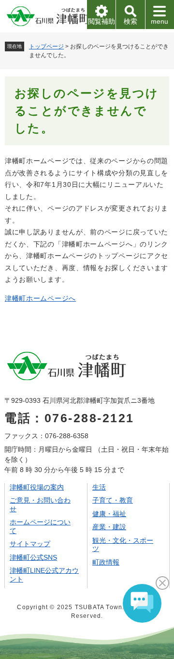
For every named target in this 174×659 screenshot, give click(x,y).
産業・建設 (109, 527)
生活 (99, 487)
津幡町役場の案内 (37, 487)
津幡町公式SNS (33, 557)
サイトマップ (30, 544)
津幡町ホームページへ (40, 298)
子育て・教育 (112, 500)
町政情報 (105, 562)
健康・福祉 (109, 514)
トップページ (46, 46)
